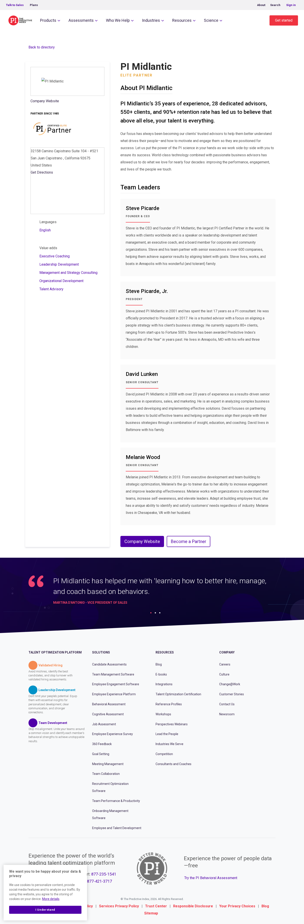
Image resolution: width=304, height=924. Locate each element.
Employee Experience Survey (112, 734)
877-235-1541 (103, 874)
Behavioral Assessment (109, 704)
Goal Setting (100, 754)
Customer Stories (231, 694)
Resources (182, 20)
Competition (164, 754)
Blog (159, 664)
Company (227, 652)
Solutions (101, 652)
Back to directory (41, 47)
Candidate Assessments (109, 664)
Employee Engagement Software (115, 684)
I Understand (45, 909)
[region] (45, 892)
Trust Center (156, 906)
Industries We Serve (169, 744)
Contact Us (227, 704)
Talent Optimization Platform (55, 652)
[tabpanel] (152, 592)
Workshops (163, 714)
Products (48, 20)
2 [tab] (155, 613)
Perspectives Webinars (172, 724)
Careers (224, 664)
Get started (283, 20)
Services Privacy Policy (119, 906)
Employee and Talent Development (116, 828)
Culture (224, 674)
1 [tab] (151, 613)
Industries (151, 20)
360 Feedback (102, 744)
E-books (161, 674)
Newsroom (227, 714)
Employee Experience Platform (114, 694)
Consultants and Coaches (173, 764)
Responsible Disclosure (193, 906)
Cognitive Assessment (108, 714)
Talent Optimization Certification (178, 694)
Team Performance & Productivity (116, 801)
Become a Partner (188, 541)
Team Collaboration (106, 774)
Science (211, 20)
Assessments (81, 20)
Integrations (164, 684)
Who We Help (118, 20)
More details (50, 899)
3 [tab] (160, 613)
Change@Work (229, 684)
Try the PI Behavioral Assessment (210, 878)
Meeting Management (108, 764)
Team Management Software (113, 674)
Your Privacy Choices (237, 906)
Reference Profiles (169, 704)
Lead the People (167, 734)
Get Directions (42, 172)
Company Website (44, 101)
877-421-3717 (99, 881)
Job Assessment (104, 724)
